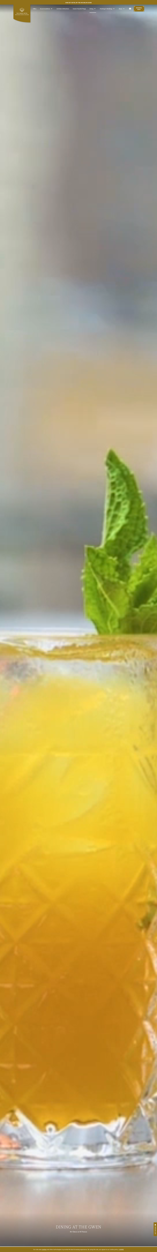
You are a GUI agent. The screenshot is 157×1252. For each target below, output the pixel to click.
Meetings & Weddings (106, 9)
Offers (34, 9)
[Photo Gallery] (130, 8)
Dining (91, 9)
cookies (44, 1249)
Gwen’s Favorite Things (79, 9)
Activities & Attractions (63, 9)
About (120, 9)
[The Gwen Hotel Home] (22, 14)
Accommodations (45, 9)
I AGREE (121, 1249)
